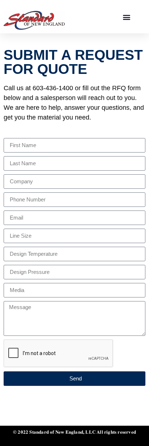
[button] (127, 17)
